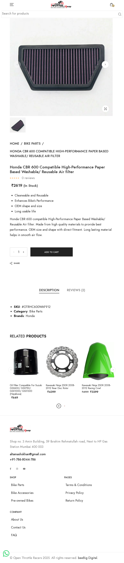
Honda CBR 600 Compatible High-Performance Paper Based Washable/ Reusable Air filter (59, 153)
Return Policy (74, 500)
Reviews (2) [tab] (76, 290)
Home (14, 143)
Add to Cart (51, 252)
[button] (105, 64)
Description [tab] (49, 290)
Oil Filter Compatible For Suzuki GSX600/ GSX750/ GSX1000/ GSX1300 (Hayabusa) (26, 390)
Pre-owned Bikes (22, 500)
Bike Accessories (22, 493)
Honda (30, 316)
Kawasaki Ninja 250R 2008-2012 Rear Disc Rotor (60, 387)
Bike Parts (32, 143)
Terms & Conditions (78, 485)
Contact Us (18, 527)
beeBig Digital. (88, 558)
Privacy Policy (74, 493)
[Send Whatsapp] (6, 554)
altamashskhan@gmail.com (28, 454)
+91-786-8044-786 (23, 459)
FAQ (14, 535)
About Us (17, 519)
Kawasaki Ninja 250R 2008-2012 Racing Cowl (96, 387)
